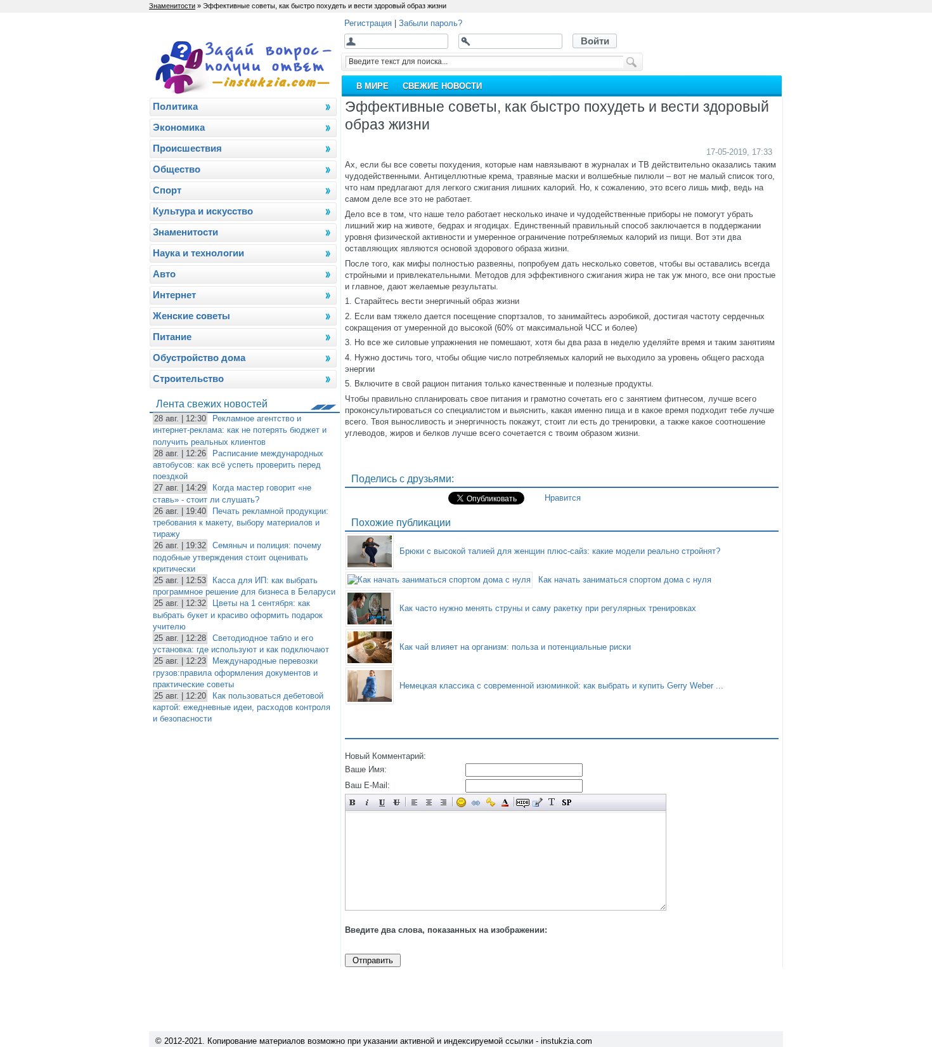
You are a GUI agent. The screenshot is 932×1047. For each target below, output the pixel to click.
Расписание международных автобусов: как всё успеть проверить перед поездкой (238, 465)
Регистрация (368, 23)
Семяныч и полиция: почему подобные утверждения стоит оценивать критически (237, 557)
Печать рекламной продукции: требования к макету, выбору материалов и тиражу (240, 522)
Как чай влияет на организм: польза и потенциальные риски (515, 647)
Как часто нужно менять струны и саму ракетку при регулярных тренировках (547, 608)
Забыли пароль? (430, 23)
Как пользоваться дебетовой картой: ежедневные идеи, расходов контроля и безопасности (241, 707)
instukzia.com (566, 1041)
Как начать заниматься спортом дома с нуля (624, 579)
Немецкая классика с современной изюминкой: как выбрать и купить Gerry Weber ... (561, 685)
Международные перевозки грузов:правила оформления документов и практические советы (235, 672)
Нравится (563, 498)
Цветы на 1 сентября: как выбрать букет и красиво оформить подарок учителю (238, 614)
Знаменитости (172, 6)
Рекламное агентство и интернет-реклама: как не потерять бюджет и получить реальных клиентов (240, 430)
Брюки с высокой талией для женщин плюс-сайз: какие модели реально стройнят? (559, 551)
